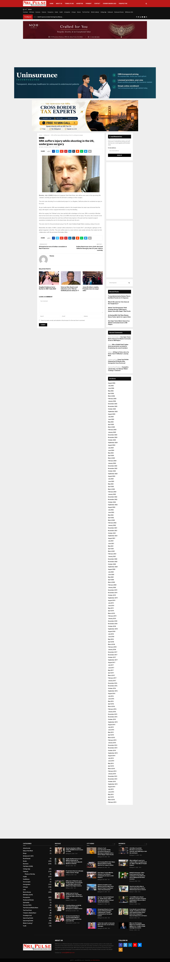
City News (25, 12)
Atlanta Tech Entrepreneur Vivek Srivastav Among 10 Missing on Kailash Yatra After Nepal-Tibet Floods (119, 309)
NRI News (31, 12)
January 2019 (112, 618)
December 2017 (112, 652)
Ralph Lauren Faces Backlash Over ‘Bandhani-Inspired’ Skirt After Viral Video (74, 895)
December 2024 (112, 435)
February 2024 (112, 460)
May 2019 (111, 608)
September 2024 (112, 442)
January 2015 (112, 742)
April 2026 (111, 393)
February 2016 (112, 709)
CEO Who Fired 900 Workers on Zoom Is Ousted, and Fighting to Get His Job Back (138, 850)
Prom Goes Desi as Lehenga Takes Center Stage (74, 871)
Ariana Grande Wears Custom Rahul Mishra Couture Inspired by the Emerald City (73, 918)
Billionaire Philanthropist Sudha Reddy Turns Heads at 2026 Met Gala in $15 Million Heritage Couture (74, 883)
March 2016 (111, 706)
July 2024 (111, 448)
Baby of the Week (28, 850)
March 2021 (111, 551)
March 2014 (111, 768)
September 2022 (112, 504)
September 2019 (112, 598)
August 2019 (111, 600)
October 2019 (112, 595)
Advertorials (26, 848)
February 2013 (112, 802)
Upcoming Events (28, 918)
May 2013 (111, 794)
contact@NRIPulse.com (68, 952)
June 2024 (111, 450)
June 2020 (111, 574)
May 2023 (111, 484)
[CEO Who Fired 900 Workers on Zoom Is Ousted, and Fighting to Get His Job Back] (123, 850)
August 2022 (111, 507)
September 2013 (112, 784)
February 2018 (112, 647)
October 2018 (112, 626)
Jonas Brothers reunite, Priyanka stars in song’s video (91, 288)
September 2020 (112, 566)
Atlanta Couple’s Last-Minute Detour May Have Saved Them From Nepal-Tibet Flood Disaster (106, 887)
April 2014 (111, 766)
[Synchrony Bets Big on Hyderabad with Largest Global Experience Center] (123, 889)
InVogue (74, 12)
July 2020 (111, 572)
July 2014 (111, 758)
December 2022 (112, 497)
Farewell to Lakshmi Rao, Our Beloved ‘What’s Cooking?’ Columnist (118, 368)
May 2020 (111, 577)
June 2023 (111, 481)
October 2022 (112, 502)
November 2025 (112, 406)
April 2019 (111, 610)
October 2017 (112, 657)
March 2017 (111, 675)
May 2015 (111, 732)
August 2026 (111, 383)
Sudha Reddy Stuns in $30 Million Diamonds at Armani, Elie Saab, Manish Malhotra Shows (74, 861)
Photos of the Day (30, 874)
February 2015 (112, 740)
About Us (59, 3)
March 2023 (111, 489)
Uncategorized (27, 915)
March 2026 (111, 396)
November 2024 (112, 437)
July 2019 (111, 603)
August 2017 (111, 662)
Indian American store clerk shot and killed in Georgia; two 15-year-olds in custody (89, 248)
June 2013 (111, 792)
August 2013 (111, 786)
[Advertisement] (85, 53)
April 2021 (111, 548)
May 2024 (111, 453)
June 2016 (111, 698)
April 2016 (111, 704)
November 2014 (112, 748)
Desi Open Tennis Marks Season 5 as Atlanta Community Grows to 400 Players (119, 322)
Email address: (112, 148)
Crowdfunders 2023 (109, 3)
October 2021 (112, 533)
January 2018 (112, 649)
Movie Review (27, 892)
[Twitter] (138, 17)
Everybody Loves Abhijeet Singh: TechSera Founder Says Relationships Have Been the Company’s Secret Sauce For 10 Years (138, 912)
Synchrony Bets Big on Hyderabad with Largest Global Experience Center (138, 888)
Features (44, 12)
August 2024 (111, 445)
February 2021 (112, 554)
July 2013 (111, 789)
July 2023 (111, 479)
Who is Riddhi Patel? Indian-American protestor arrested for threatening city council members (118, 346)
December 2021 (112, 528)
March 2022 (111, 520)
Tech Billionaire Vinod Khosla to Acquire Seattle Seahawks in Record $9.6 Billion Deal (138, 899)
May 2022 (111, 515)
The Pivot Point (86, 12)
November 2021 (112, 530)
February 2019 (112, 616)
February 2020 (112, 585)
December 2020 (112, 559)
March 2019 (111, 613)
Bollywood (110, 12)
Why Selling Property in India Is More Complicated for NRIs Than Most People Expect (138, 863)
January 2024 (112, 463)
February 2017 (112, 678)
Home (51, 3)
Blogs (24, 853)
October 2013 (112, 781)
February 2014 (112, 771)
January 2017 (112, 680)
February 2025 (112, 429)
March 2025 (111, 427)
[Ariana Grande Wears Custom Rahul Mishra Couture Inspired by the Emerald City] (59, 918)
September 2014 (112, 753)
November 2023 (112, 468)
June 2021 (111, 543)
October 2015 (112, 719)
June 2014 (111, 760)
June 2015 (111, 729)
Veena (42, 147)
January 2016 (112, 711)
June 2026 (111, 388)
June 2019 (111, 605)
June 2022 (111, 512)
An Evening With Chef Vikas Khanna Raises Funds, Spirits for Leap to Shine (106, 863)
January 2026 (112, 401)
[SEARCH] (129, 283)
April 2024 (111, 455)
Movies (79, 12)
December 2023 (112, 466)
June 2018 (111, 636)
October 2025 (112, 409)
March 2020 (111, 582)
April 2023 (111, 486)
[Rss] (146, 17)
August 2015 (111, 724)
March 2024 (111, 458)
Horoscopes (26, 881)
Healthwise (26, 879)
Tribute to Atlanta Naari (29, 913)
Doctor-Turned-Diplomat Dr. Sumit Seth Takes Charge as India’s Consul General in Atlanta (106, 899)
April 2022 (111, 517)
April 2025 (111, 424)
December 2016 (112, 683)
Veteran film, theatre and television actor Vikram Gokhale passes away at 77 (70, 288)
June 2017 (111, 667)
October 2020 (112, 564)
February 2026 (112, 398)
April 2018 (111, 642)
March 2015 (111, 737)
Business (38, 12)
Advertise (79, 3)
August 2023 (111, 476)
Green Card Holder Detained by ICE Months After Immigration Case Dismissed (118, 361)
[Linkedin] (140, 17)
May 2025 (111, 422)
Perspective (123, 3)
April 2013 (111, 797)
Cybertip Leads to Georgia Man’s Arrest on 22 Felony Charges (106, 924)
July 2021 (111, 541)
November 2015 (112, 717)
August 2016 (111, 693)
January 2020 (112, 587)
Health (61, 12)
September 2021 (112, 535)
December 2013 (112, 776)
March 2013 (111, 799)
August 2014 (111, 755)
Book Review (26, 858)
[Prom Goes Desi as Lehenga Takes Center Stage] (59, 873)
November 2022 (112, 499)
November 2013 (112, 779)
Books (56, 12)
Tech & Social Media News (30, 907)
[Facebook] (136, 17)
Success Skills (27, 905)
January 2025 (112, 432)
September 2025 (112, 411)
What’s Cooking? (95, 12)
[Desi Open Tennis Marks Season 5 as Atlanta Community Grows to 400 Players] (91, 875)
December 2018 (112, 621)
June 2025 (111, 419)
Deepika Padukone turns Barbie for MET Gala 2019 (47, 288)
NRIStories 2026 (129, 12)
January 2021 (112, 556)
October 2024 (112, 440)
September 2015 (112, 722)
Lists (24, 889)
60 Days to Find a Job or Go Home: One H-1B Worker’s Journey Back (118, 353)
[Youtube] (142, 17)
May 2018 (111, 639)
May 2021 (111, 546)
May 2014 (111, 763)
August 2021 (111, 538)
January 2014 (112, 773)
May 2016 (111, 701)
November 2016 (112, 686)
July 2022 (111, 510)
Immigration (67, 12)
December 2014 (112, 745)
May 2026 (111, 391)
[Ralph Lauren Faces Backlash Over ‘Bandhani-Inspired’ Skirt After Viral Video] (59, 895)
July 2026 (111, 385)
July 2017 (111, 665)
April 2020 (111, 579)
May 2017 (111, 670)
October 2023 (112, 471)
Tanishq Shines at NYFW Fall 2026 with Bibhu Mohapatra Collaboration (74, 907)
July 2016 (111, 696)
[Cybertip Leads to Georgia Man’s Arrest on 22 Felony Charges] (91, 925)
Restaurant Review (119, 12)
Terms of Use (69, 3)
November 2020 (112, 561)
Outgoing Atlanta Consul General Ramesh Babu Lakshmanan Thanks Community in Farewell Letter (105, 912)
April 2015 (111, 735)
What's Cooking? (28, 923)
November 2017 (112, 654)
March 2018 (111, 644)
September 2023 (112, 473)
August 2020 (111, 569)
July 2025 (111, 416)
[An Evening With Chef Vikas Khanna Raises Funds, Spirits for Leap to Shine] (91, 864)
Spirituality (26, 902)
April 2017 (111, 673)
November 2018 (112, 623)
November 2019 (112, 592)
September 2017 (112, 660)
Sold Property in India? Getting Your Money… (50, 17)
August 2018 (111, 631)
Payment (89, 3)
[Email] (144, 17)
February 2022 (112, 523)
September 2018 (112, 629)
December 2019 (112, 590)
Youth (24, 926)
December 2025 (112, 403)
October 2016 (112, 688)
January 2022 (112, 525)
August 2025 (111, 414)
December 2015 (112, 714)
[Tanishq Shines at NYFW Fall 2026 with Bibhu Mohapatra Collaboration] (59, 908)
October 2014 (112, 750)
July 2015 (111, 727)
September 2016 (112, 691)
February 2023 (112, 491)
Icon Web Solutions (95, 960)
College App (103, 12)
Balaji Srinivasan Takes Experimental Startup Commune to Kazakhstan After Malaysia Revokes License (137, 876)
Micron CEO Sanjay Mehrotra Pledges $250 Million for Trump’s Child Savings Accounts (137, 925)
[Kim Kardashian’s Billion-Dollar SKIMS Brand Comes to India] (59, 850)
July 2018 (111, 634)
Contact (97, 3)
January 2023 (112, 494)
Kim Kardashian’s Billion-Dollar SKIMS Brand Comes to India (74, 849)
